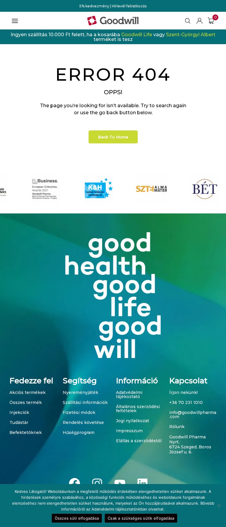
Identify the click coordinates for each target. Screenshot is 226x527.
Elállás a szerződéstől (139, 440)
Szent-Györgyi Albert (190, 34)
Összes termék (25, 402)
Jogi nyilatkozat (132, 420)
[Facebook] (74, 483)
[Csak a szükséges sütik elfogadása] (219, 505)
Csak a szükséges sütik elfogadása (141, 518)
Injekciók (19, 412)
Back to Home (113, 137)
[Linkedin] (142, 483)
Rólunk (177, 426)
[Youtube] (120, 483)
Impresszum (129, 430)
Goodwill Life (136, 34)
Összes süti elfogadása (77, 518)
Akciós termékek (27, 392)
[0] (211, 20)
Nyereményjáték (80, 392)
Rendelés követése (83, 422)
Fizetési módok (79, 412)
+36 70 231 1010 (186, 402)
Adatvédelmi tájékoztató (129, 394)
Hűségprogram (78, 432)
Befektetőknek (25, 432)
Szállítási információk (85, 402)
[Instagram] (97, 483)
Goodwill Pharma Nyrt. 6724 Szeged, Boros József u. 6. (190, 444)
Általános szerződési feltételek (138, 408)
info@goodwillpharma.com (192, 414)
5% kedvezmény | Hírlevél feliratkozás (113, 6)
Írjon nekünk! (183, 392)
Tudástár (18, 422)
